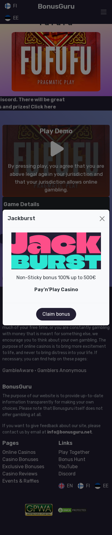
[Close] (102, 218)
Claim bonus (56, 314)
